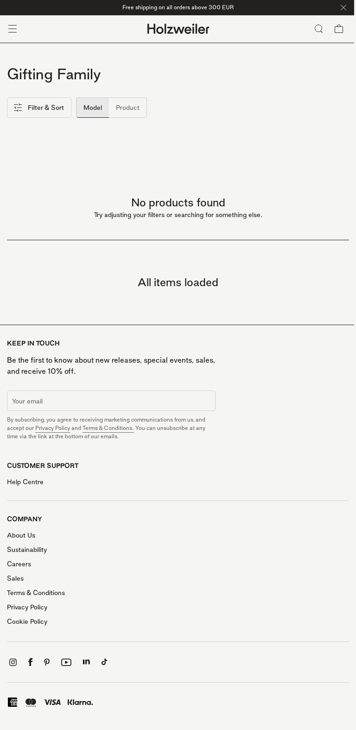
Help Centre (25, 482)
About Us (21, 535)
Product (128, 107)
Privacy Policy (52, 427)
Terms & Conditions (36, 592)
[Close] (343, 7)
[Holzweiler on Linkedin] (86, 662)
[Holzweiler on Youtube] (66, 662)
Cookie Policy (27, 621)
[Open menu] (12, 29)
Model (92, 107)
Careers (19, 564)
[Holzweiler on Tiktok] (104, 662)
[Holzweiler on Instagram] (13, 662)
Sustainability (27, 549)
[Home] (178, 29)
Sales (15, 578)
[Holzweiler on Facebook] (30, 662)
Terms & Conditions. (108, 427)
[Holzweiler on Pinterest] (47, 662)
